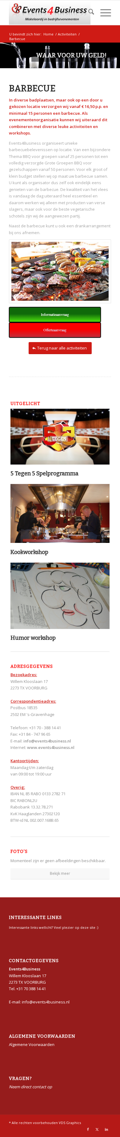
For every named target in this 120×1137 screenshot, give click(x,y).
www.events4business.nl (50, 747)
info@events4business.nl (47, 741)
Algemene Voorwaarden (31, 1044)
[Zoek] (88, 12)
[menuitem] (88, 12)
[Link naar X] (97, 1129)
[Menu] (102, 12)
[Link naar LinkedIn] (106, 1129)
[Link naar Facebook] (88, 1129)
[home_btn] (49, 12)
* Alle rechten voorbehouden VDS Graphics (45, 1122)
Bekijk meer (60, 873)
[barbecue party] (60, 271)
